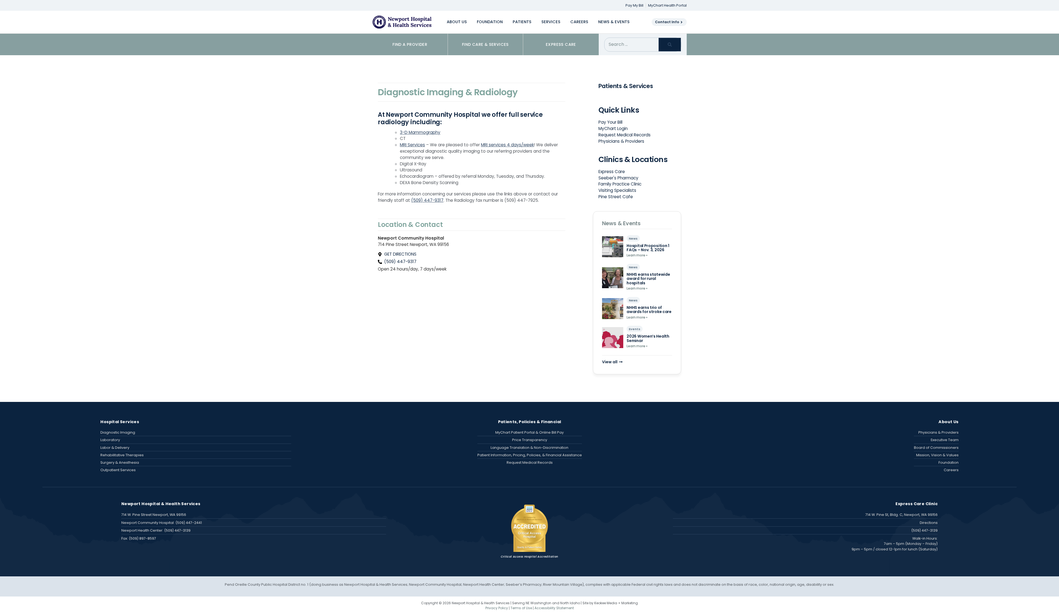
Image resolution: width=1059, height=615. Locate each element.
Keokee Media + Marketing (616, 603)
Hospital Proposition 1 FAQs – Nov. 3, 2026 (648, 248)
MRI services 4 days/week (507, 145)
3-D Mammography (420, 132)
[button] (457, 22)
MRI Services (412, 145)
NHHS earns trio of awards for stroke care (649, 309)
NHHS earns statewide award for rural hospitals (648, 279)
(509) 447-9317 (427, 200)
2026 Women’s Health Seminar (648, 338)
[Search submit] (670, 44)
